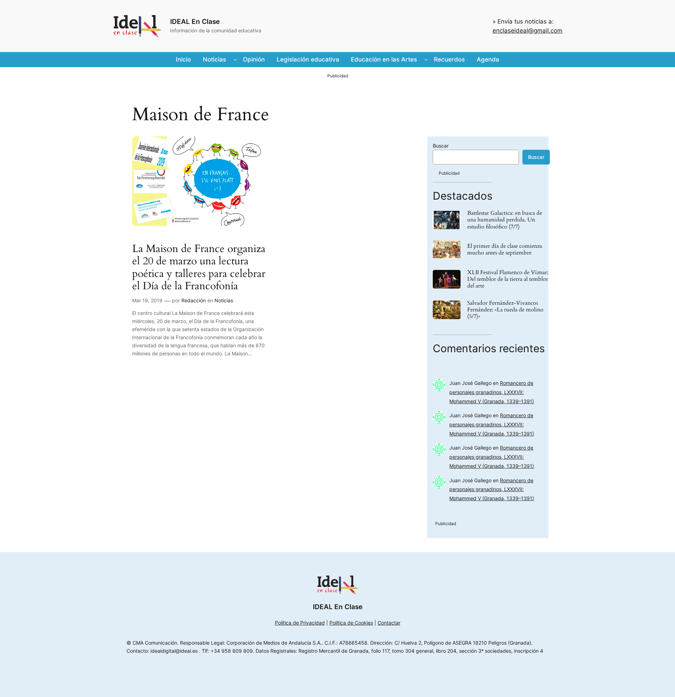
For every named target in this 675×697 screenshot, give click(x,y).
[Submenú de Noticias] (235, 59)
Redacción (193, 300)
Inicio (183, 59)
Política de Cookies (351, 623)
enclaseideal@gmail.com (527, 30)
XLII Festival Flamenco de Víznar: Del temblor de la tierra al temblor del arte (507, 279)
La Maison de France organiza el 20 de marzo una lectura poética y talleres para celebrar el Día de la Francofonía (198, 268)
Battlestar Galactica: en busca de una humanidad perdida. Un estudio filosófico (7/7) (504, 220)
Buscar (441, 146)
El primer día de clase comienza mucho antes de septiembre (504, 249)
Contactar (389, 623)
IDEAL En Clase (195, 21)
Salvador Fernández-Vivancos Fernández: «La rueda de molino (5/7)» (505, 310)
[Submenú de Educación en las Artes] (426, 59)
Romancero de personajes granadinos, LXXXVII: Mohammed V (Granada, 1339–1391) (491, 392)
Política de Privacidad (300, 623)
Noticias (223, 300)
